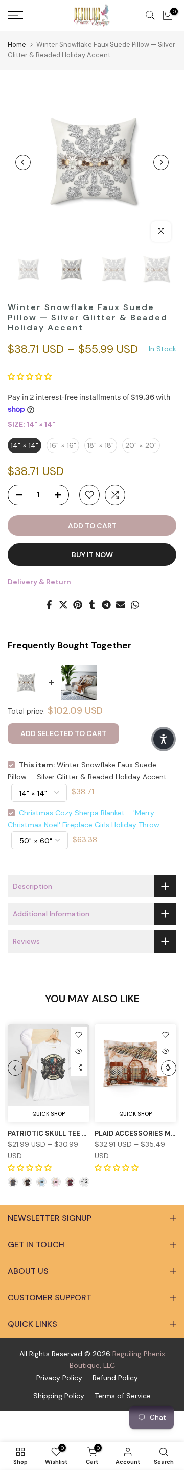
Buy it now (92, 554)
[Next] (161, 162)
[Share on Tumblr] (92, 605)
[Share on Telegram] (106, 605)
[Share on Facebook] (49, 605)
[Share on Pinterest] (77, 605)
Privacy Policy (59, 1377)
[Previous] (23, 162)
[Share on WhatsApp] (135, 605)
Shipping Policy (58, 1396)
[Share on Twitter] (63, 605)
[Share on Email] (120, 605)
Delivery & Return (39, 581)
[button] (30, 376)
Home (17, 44)
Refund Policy (115, 1377)
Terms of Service (123, 1396)
